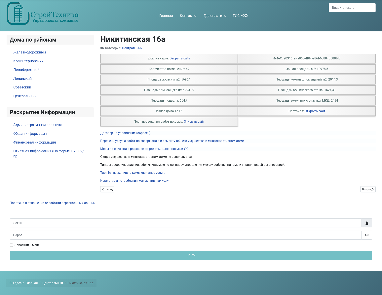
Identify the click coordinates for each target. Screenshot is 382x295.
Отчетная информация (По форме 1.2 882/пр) (48, 153)
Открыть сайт (180, 58)
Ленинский (22, 79)
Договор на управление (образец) (125, 133)
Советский (22, 87)
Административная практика (37, 125)
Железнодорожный (29, 52)
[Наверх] (375, 287)
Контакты (188, 16)
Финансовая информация (34, 142)
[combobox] (352, 7)
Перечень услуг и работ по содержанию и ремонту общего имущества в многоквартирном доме (172, 141)
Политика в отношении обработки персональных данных (52, 203)
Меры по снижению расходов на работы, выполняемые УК (144, 149)
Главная (166, 16)
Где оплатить (215, 16)
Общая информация (30, 134)
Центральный (24, 96)
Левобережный (26, 70)
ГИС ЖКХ (240, 16)
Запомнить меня (27, 245)
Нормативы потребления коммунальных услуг (135, 180)
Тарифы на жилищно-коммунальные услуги (133, 173)
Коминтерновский (28, 61)
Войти (191, 255)
